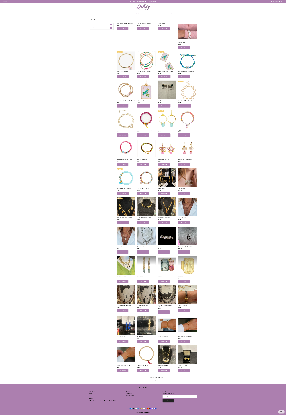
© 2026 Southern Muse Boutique (143, 412)
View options (123, 76)
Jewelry (114, 13)
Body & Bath (152, 13)
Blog (164, 13)
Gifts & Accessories (141, 13)
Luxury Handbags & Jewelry (126, 13)
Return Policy (129, 393)
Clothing (107, 13)
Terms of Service (130, 395)
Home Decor (178, 13)
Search (127, 397)
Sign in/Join (275, 1)
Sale (159, 13)
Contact (170, 13)
